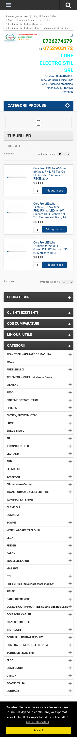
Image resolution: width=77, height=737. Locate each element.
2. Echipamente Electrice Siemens (23, 24)
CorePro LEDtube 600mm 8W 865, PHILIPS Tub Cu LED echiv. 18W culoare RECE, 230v (49, 173)
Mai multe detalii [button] (37, 722)
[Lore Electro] (21, 38)
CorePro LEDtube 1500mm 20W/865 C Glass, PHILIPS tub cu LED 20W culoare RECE (50, 247)
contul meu (22, 16)
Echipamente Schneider (55, 28)
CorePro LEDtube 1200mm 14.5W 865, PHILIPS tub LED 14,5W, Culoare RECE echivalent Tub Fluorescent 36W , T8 (49, 210)
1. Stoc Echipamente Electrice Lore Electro (28, 20)
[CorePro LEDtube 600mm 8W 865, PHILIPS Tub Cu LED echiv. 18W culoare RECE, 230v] (16, 177)
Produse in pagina (46, 154)
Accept (38, 730)
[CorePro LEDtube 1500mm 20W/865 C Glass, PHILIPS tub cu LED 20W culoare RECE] (16, 251)
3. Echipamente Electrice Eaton (22, 28)
